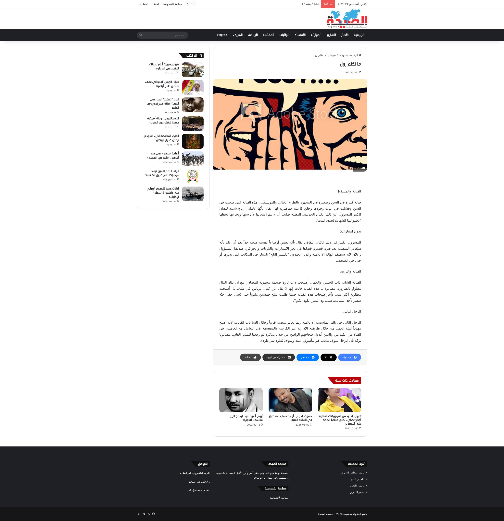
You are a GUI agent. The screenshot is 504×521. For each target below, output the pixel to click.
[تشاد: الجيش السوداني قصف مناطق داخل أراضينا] (193, 87)
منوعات (342, 55)
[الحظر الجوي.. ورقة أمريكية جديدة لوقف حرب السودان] (193, 123)
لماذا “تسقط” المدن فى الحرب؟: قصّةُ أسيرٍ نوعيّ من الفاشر (286, 4)
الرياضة (253, 35)
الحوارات (316, 35)
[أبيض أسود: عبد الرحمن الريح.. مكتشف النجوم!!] (241, 400)
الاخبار (344, 35)
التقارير (331, 35)
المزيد (239, 35)
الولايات (284, 35)
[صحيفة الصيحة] (347, 18)
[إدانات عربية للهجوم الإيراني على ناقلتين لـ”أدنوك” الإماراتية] (193, 194)
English (222, 35)
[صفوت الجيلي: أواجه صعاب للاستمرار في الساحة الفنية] (290, 400)
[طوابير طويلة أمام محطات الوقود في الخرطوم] (193, 69)
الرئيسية (359, 35)
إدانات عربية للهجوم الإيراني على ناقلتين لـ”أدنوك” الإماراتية (163, 193)
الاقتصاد (300, 35)
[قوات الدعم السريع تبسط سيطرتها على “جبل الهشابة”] (193, 176)
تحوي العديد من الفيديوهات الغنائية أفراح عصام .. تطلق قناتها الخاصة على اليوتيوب (340, 420)
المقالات (268, 35)
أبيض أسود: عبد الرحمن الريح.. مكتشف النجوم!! (245, 418)
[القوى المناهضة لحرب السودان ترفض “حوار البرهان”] (193, 141)
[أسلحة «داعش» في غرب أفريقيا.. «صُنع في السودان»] (193, 158)
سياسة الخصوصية (172, 4)
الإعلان (155, 4)
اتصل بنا (143, 4)
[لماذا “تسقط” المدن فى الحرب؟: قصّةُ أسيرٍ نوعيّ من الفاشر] (193, 104)
